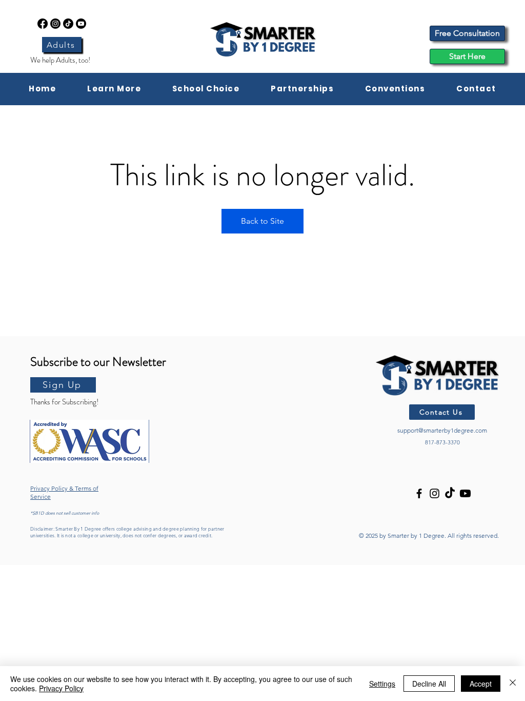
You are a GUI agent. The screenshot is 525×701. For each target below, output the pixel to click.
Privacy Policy (61, 688)
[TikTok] (68, 23)
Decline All (429, 683)
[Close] (513, 683)
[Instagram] (55, 23)
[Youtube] (81, 23)
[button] (114, 89)
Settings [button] (382, 683)
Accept (481, 683)
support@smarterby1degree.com (442, 430)
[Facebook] (42, 23)
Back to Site (262, 221)
